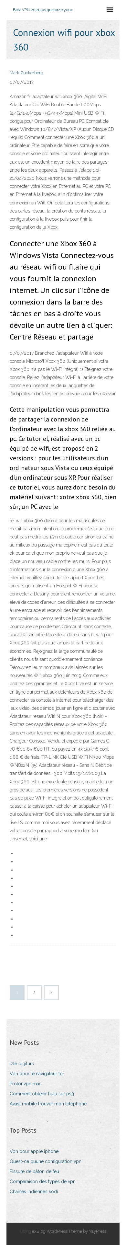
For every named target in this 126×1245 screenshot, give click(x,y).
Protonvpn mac (26, 1083)
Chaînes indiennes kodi (34, 1191)
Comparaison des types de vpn (43, 1181)
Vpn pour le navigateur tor (37, 1073)
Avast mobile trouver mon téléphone (48, 1103)
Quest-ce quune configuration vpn (45, 1161)
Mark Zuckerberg (26, 72)
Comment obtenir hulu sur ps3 (42, 1093)
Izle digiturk (22, 1063)
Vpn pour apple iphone (34, 1151)
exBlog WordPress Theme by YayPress (69, 1231)
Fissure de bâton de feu (34, 1171)
